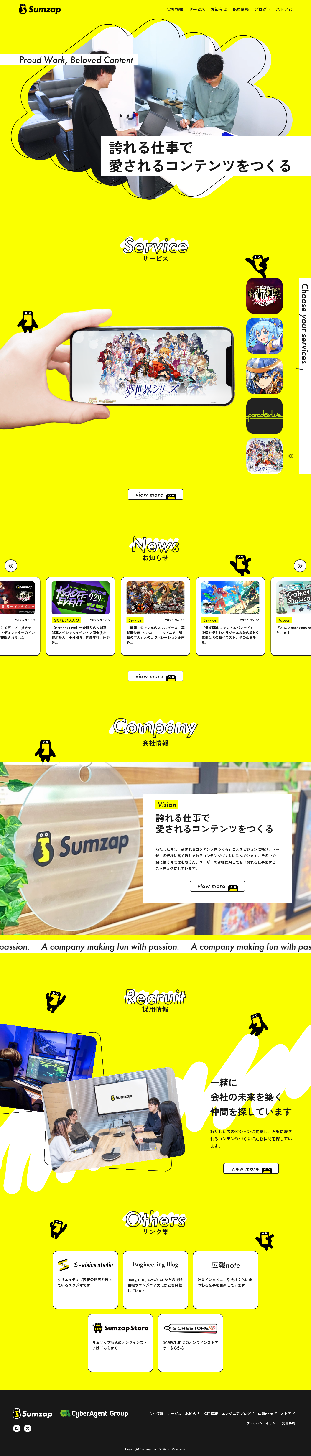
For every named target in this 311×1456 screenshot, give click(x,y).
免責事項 (288, 1423)
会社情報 (175, 9)
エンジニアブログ (237, 1413)
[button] (11, 565)
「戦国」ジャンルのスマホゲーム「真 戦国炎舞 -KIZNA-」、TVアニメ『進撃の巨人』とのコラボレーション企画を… (81, 635)
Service (60, 620)
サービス (197, 9)
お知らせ (219, 9)
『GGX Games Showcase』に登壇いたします (229, 630)
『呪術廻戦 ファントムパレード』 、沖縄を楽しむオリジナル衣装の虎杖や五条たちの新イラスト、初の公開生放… (156, 635)
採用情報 (240, 9)
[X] (27, 1428)
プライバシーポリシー (262, 1423)
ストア (282, 9)
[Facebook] (17, 1428)
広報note (266, 1413)
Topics (209, 620)
